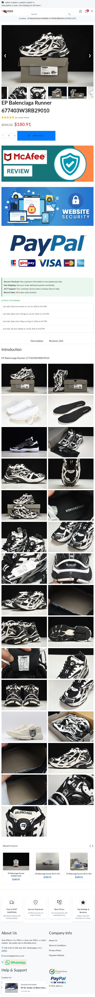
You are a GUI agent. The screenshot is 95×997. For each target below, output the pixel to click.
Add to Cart (38, 136)
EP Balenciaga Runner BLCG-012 (47, 874)
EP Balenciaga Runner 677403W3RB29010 (25, 358)
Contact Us (6, 978)
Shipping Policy (8, 983)
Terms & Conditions (57, 945)
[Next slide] (93, 846)
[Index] (80, 11)
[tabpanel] (16, 869)
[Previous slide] (90, 846)
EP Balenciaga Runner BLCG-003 (78, 874)
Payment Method (56, 955)
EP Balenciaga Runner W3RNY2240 (16, 875)
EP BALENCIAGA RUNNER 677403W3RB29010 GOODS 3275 (52, 18)
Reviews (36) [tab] (56, 341)
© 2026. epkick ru (56, 986)
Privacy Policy (55, 950)
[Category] (92, 11)
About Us (53, 941)
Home (23, 18)
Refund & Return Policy (11, 988)
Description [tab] (37, 341)
